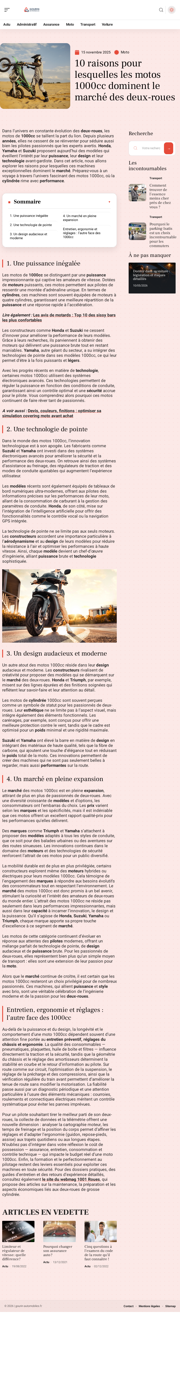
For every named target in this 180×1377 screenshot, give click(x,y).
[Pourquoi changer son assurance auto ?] (59, 1231)
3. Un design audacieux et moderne (28, 236)
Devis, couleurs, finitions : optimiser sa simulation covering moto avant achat (51, 413)
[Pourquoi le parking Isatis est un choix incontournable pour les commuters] (137, 231)
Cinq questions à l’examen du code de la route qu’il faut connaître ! (99, 1253)
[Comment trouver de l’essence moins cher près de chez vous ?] (137, 193)
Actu (5, 1266)
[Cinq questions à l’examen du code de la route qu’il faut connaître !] (101, 1231)
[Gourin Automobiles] (31, 10)
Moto (125, 52)
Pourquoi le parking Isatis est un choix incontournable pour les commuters (162, 235)
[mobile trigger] (8, 10)
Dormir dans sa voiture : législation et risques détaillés (151, 275)
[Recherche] (161, 10)
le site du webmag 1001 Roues (71, 1179)
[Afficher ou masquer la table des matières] (76, 202)
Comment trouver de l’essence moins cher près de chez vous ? (160, 196)
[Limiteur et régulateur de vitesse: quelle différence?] (18, 1231)
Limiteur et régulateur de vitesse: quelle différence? (14, 1253)
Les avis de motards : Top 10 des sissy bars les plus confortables (59, 317)
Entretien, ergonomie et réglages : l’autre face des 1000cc (82, 233)
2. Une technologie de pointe (31, 225)
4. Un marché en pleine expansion (79, 218)
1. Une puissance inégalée (29, 215)
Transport (155, 178)
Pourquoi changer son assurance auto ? (57, 1250)
